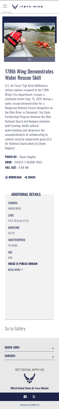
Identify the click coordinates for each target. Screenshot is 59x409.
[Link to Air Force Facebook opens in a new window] (25, 396)
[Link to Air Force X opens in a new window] (33, 396)
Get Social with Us (29, 370)
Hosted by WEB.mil (29, 405)
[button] (5, 6)
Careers (10, 355)
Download (14, 177)
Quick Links (12, 347)
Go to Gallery (15, 328)
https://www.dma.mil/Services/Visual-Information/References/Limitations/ (27, 313)
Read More (14, 270)
